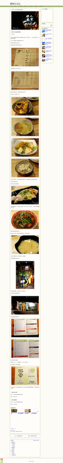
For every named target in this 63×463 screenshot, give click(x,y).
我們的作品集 (31, 6)
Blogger (33, 461)
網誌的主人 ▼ (26, 6)
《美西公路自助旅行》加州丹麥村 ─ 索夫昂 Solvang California (49, 47)
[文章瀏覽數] (15, 428)
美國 (13, 449)
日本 (13, 448)
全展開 (34, 440)
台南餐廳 (16, 431)
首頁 (11, 6)
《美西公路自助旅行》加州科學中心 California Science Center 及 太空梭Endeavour (49, 55)
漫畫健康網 (35, 6)
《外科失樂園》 (41, 6)
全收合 (37, 440)
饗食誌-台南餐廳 (20, 431)
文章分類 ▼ (15, 6)
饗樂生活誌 (15, 3)
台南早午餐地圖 (20, 6)
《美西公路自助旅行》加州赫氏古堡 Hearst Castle (49, 30)
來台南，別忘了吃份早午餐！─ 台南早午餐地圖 (49, 39)
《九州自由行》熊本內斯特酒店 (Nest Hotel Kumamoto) (49, 51)
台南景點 (14, 431)
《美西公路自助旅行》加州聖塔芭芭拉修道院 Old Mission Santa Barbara (49, 43)
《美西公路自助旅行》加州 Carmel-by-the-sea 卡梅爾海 (49, 59)
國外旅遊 (13, 447)
